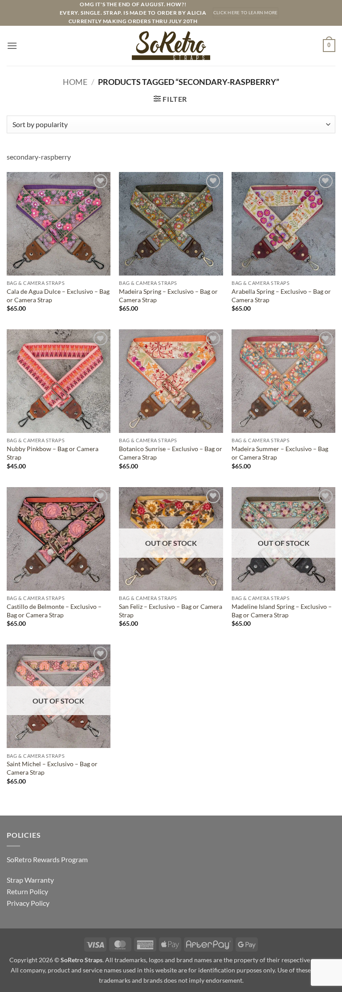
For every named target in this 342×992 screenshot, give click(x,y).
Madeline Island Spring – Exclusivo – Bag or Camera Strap (282, 611)
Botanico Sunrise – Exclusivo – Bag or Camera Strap (170, 453)
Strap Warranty (30, 880)
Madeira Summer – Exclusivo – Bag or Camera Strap (280, 453)
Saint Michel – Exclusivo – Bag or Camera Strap (52, 768)
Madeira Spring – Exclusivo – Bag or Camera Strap (168, 296)
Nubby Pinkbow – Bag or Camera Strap (52, 453)
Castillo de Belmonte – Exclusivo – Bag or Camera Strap (54, 611)
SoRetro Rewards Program (47, 859)
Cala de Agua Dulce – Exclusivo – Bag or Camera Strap (58, 296)
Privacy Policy (28, 903)
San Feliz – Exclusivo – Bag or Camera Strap (170, 611)
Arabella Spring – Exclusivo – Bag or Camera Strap (281, 296)
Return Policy (27, 891)
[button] (12, 45)
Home (75, 82)
